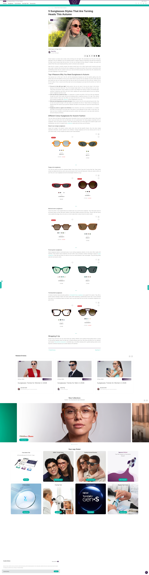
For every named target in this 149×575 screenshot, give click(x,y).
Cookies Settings (6, 571)
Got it (56, 571)
